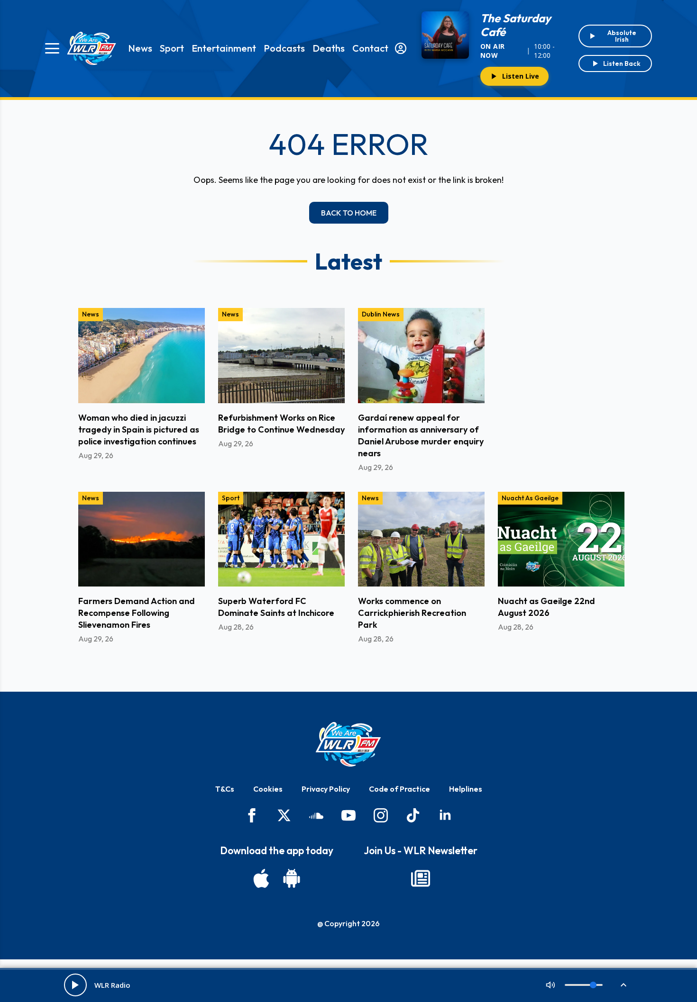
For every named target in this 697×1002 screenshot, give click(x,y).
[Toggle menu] (52, 48)
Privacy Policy (326, 789)
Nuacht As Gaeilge (530, 498)
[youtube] (348, 815)
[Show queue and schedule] (623, 984)
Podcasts (284, 48)
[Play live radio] (75, 985)
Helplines (465, 789)
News (140, 48)
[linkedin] (445, 815)
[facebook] (251, 815)
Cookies (268, 789)
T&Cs (224, 789)
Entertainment (224, 48)
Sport (172, 48)
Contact (370, 48)
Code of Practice (399, 789)
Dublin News (381, 314)
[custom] (316, 815)
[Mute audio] (550, 985)
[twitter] (284, 815)
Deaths (328, 48)
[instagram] (380, 815)
